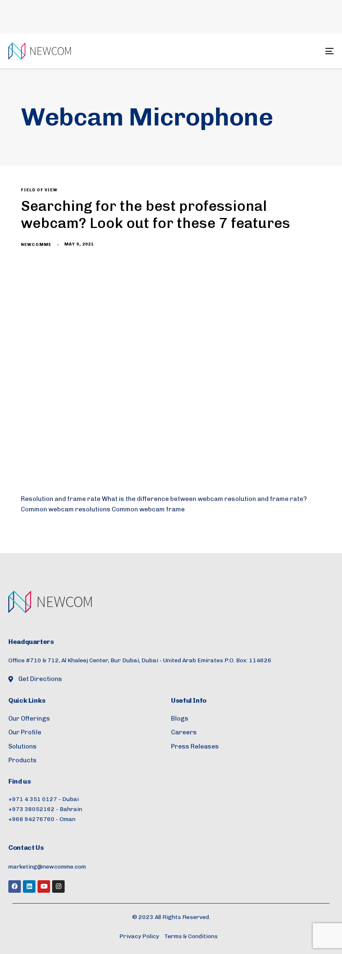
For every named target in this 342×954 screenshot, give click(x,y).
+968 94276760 (31, 819)
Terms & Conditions (191, 936)
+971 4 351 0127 (32, 799)
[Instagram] (58, 886)
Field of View (39, 190)
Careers (184, 732)
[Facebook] (14, 886)
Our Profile (24, 732)
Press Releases (195, 746)
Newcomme (36, 244)
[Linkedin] (29, 886)
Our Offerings (29, 718)
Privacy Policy (139, 936)
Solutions (22, 746)
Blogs (180, 718)
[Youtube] (44, 886)
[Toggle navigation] (279, 51)
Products (22, 760)
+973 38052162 (31, 809)
